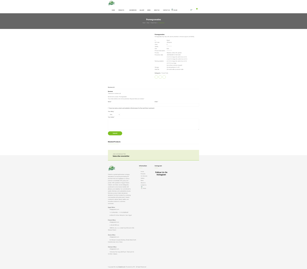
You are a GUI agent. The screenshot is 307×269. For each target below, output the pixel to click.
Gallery (142, 178)
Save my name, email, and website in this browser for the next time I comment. (132, 108)
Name (110, 101)
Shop (148, 22)
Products (143, 173)
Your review (111, 117)
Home (144, 22)
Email (156, 101)
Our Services (144, 176)
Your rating (111, 111)
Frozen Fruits (154, 22)
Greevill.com (121, 267)
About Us (143, 182)
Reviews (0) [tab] (111, 87)
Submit (115, 133)
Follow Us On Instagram (161, 173)
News (142, 180)
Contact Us (143, 185)
